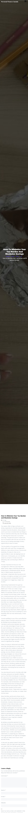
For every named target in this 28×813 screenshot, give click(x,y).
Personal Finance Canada (9, 1)
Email (3, 796)
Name (3, 790)
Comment (4, 776)
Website (3, 802)
